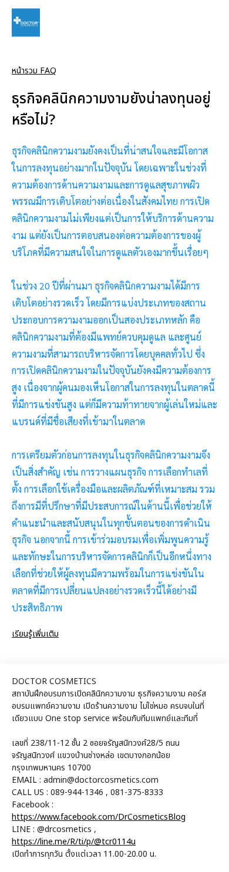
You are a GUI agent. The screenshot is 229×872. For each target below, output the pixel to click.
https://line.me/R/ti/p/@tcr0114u (74, 842)
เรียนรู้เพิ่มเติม (35, 634)
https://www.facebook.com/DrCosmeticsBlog (99, 817)
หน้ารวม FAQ (34, 71)
